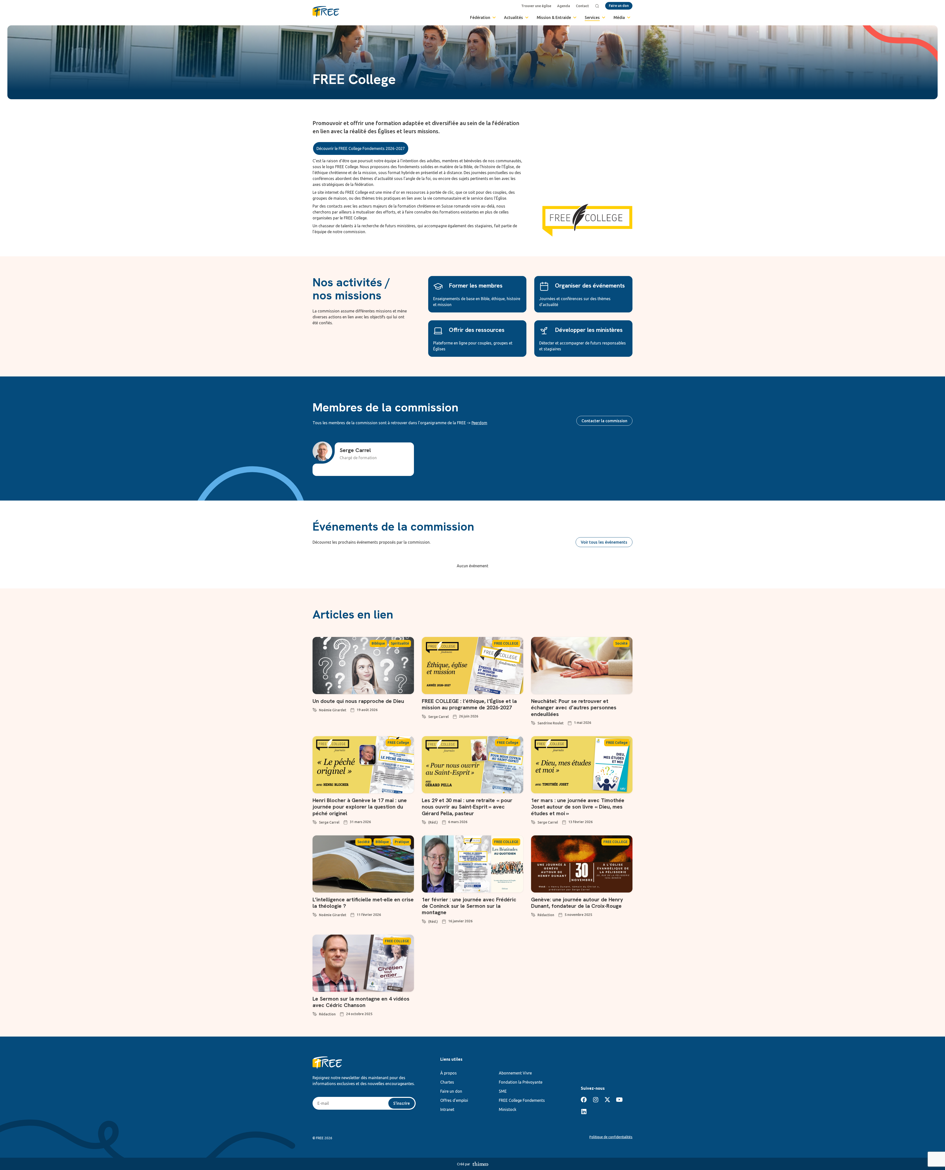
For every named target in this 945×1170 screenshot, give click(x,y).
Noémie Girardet (332, 710)
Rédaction (545, 915)
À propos (448, 1073)
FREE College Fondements (522, 1100)
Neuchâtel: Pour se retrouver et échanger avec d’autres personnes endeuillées (573, 708)
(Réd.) (433, 822)
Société (621, 643)
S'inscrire (401, 1103)
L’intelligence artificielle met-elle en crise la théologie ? (363, 903)
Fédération (480, 17)
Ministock (507, 1109)
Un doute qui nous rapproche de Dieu (358, 701)
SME (503, 1091)
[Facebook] (584, 1100)
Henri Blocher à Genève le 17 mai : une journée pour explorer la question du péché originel (360, 807)
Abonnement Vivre (515, 1073)
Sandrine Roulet (550, 723)
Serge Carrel (438, 717)
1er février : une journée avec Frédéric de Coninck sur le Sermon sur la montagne (469, 906)
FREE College (398, 743)
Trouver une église (536, 6)
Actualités (513, 17)
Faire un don (451, 1091)
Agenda (563, 6)
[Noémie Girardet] (315, 709)
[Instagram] (595, 1100)
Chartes (447, 1082)
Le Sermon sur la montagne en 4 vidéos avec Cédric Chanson (361, 1002)
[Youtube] (619, 1100)
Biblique (378, 643)
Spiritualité (400, 643)
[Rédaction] (533, 914)
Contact (582, 6)
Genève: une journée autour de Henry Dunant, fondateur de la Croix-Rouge (577, 903)
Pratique (402, 842)
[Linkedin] (584, 1111)
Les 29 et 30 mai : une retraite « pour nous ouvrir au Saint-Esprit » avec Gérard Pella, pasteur (467, 807)
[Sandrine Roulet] (533, 722)
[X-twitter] (607, 1100)
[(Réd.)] (424, 821)
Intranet (447, 1109)
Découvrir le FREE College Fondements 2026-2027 (360, 148)
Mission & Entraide (554, 17)
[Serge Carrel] (424, 716)
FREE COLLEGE (506, 643)
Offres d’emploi (454, 1100)
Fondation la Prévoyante (520, 1082)
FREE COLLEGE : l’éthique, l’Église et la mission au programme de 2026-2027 (469, 704)
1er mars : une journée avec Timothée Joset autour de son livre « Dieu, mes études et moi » (577, 807)
